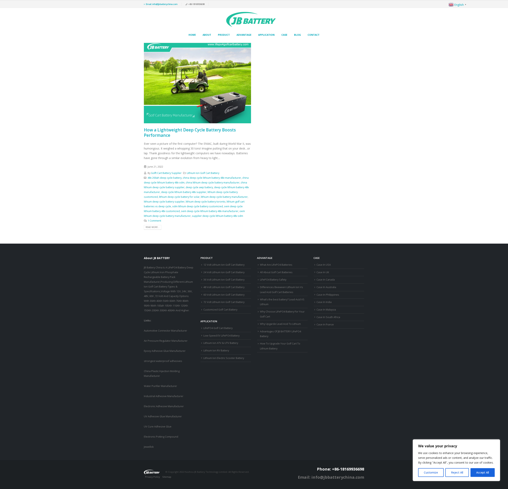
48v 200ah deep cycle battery (165, 177)
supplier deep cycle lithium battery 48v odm (217, 216)
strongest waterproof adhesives (163, 361)
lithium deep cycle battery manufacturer (224, 197)
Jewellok (149, 446)
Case (284, 35)
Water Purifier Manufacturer (160, 386)
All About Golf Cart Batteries (276, 272)
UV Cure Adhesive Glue (157, 426)
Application (266, 35)
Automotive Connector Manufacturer (165, 330)
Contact (313, 35)
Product (224, 35)
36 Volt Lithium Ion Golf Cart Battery (223, 279)
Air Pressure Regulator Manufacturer (166, 340)
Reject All (457, 472)
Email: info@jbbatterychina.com (162, 4)
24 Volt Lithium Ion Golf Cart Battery (223, 272)
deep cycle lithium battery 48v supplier (183, 192)
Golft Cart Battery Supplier (166, 173)
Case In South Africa (328, 317)
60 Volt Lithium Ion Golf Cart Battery (223, 294)
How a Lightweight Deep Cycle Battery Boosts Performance (190, 132)
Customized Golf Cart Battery (220, 309)
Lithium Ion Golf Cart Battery (203, 173)
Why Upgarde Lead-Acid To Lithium (280, 324)
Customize (431, 472)
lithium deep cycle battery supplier (164, 201)
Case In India (324, 302)
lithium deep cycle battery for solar (179, 197)
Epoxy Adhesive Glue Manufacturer (165, 351)
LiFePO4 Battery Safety (273, 279)
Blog (297, 35)
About (207, 35)
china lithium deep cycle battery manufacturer (213, 182)
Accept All (482, 472)
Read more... (153, 227)
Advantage (244, 35)
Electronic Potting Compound (161, 436)
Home (192, 35)
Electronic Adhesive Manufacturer (164, 406)
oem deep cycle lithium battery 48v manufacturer (209, 211)
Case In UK (323, 272)
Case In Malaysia (326, 309)
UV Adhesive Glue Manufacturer (163, 416)
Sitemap (166, 476)
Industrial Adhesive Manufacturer (163, 396)
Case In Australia (326, 287)
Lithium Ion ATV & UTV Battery (220, 343)
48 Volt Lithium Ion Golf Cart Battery (223, 287)
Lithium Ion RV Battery (216, 350)
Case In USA (324, 264)
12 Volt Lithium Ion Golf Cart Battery (223, 264)
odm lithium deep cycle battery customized (197, 206)
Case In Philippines (328, 294)
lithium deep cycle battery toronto (205, 201)
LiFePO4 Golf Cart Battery (218, 328)
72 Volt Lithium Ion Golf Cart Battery (223, 302)
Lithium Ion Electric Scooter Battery (223, 358)
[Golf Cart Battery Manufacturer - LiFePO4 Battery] (251, 19)
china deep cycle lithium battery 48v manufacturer (212, 177)
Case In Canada (326, 279)
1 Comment (154, 220)
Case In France (325, 324)
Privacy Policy (152, 476)
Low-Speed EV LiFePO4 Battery (221, 335)
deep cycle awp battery (199, 187)
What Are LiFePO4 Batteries (276, 264)
